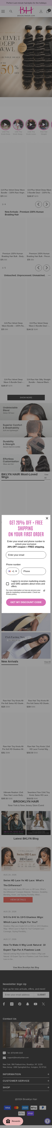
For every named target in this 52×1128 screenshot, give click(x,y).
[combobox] (12, 571)
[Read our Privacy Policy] (44, 590)
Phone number (13, 564)
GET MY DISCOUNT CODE (26, 602)
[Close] (47, 518)
